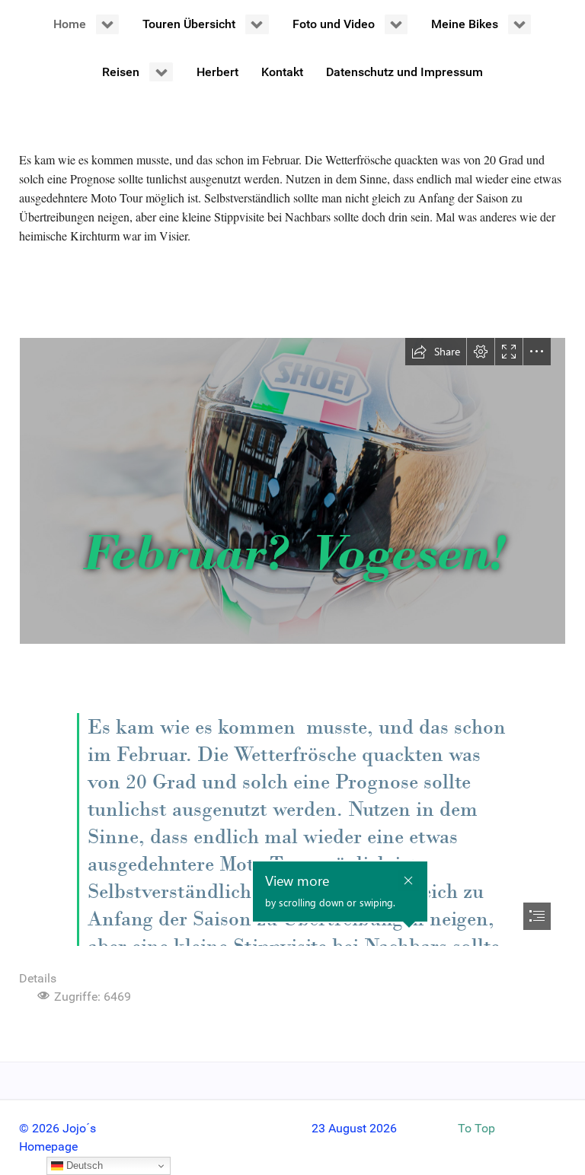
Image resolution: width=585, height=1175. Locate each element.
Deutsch (83, 1165)
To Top (476, 1128)
